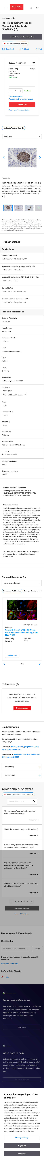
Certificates (26, 49)
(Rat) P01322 (29, 747)
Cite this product (22, 708)
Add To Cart (22, 105)
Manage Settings (22, 1138)
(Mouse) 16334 (13, 757)
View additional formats (13, 395)
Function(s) (9, 766)
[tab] (22, 766)
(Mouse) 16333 (20, 754)
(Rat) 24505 (31, 754)
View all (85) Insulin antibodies (22, 37)
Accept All (22, 1153)
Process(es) (10, 775)
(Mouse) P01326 (14, 749)
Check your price (15, 96)
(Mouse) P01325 (17, 747)
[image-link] (22, 157)
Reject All (22, 1146)
